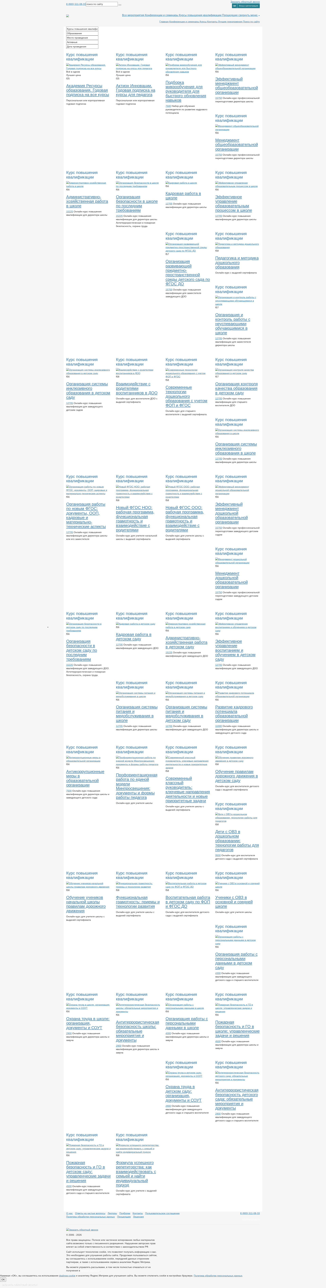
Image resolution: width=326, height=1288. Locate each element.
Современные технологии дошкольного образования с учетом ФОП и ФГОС (186, 396)
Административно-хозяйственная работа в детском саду (186, 642)
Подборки (124, 1213)
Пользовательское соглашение (162, 1213)
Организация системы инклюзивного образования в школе (236, 448)
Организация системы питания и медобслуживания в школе (137, 714)
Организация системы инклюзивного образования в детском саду (88, 391)
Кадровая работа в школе (183, 195)
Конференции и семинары (162, 15)
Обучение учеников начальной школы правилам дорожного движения (86, 904)
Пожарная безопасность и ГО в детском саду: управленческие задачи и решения (88, 1171)
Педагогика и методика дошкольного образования (237, 262)
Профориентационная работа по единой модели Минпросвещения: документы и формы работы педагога (136, 786)
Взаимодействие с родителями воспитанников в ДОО (137, 388)
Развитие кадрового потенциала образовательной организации (234, 714)
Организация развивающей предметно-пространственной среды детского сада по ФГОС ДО (188, 272)
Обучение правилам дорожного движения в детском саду (236, 776)
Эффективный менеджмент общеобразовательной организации (236, 86)
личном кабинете (90, 1270)
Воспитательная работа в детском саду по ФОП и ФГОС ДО (188, 902)
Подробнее (75, 110)
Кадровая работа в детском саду (133, 636)
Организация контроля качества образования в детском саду (236, 388)
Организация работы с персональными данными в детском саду (236, 961)
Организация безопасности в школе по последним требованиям (137, 204)
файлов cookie (67, 1275)
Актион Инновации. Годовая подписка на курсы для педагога (135, 90)
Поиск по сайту (251, 21)
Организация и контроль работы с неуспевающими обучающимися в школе (232, 323)
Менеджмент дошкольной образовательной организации (231, 580)
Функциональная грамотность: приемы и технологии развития (138, 902)
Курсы (203, 21)
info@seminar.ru (251, 1219)
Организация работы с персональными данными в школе (187, 1023)
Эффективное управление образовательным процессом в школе (233, 204)
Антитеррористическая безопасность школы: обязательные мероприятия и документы (137, 1031)
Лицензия (138, 1216)
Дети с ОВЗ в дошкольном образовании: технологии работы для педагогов (237, 840)
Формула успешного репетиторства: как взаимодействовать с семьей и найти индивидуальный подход (136, 1173)
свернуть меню (248, 15)
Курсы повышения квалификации (200, 15)
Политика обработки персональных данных (90, 1216)
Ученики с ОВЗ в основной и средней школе (234, 902)
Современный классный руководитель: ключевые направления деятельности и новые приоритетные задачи (188, 789)
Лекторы (112, 1213)
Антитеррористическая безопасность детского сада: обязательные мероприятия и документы (236, 1099)
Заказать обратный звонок (245, 1)
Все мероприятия (133, 15)
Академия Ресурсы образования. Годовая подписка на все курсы (87, 90)
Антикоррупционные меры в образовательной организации (85, 778)
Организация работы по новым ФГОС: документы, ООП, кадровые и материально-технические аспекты (86, 515)
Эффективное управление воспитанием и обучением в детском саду (235, 650)
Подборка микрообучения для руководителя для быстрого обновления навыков (186, 91)
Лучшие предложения (230, 21)
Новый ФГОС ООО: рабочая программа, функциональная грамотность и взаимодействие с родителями (185, 518)
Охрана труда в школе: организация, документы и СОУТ (88, 1023)
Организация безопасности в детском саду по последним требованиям (81, 650)
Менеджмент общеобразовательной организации (236, 144)
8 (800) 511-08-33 (76, 4)
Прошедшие (230, 15)
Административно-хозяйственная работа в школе (87, 201)
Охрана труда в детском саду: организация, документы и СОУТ (184, 1093)
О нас (69, 1213)
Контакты (212, 21)
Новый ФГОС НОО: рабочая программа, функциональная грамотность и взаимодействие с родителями (135, 518)
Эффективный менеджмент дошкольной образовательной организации (231, 513)
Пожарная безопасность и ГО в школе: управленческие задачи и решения (237, 1029)
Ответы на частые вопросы (90, 1213)
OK (3, 1279)
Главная (164, 21)
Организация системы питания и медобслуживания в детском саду (186, 714)
